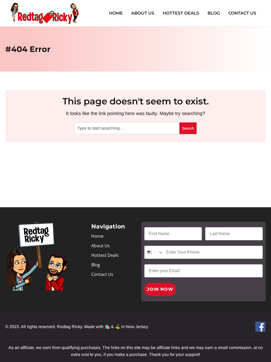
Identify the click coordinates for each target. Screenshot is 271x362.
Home (116, 13)
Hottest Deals (181, 13)
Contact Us (242, 13)
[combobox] (126, 128)
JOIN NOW (160, 289)
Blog (213, 13)
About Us (142, 13)
